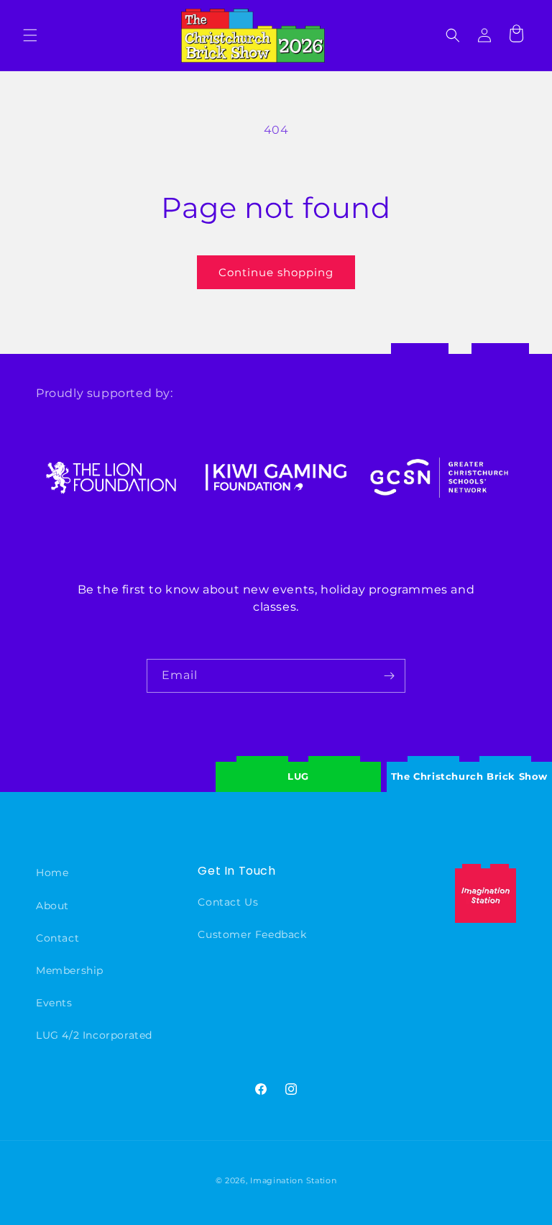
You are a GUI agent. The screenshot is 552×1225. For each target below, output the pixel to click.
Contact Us (228, 902)
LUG (298, 776)
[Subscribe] (389, 676)
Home (52, 872)
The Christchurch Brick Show (469, 765)
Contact (57, 938)
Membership (70, 970)
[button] (30, 35)
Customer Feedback (252, 934)
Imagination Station (293, 1180)
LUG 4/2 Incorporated (94, 1035)
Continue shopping (276, 272)
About (52, 905)
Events (54, 1002)
